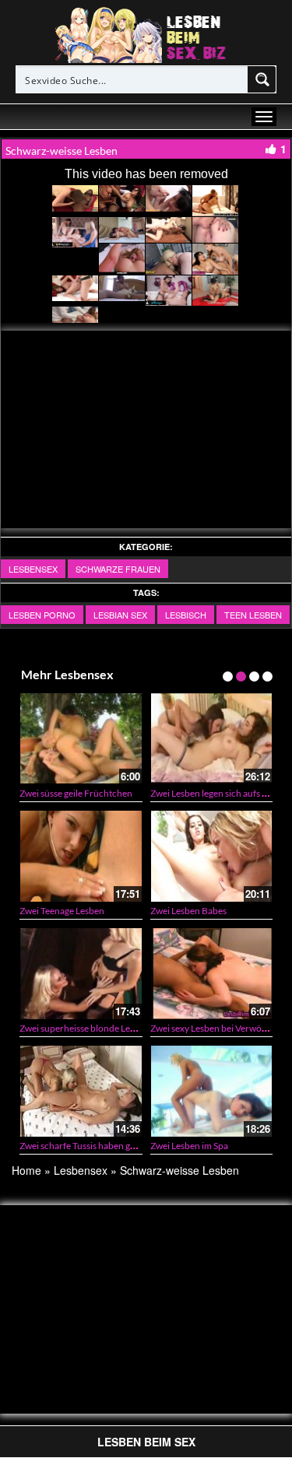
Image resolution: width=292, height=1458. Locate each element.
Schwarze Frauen (118, 569)
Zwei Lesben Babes (188, 911)
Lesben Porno (42, 614)
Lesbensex (33, 569)
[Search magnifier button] (262, 79)
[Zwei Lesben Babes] (211, 856)
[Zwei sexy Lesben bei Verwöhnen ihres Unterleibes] (211, 973)
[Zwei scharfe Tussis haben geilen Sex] (80, 1091)
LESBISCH (185, 614)
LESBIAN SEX (120, 614)
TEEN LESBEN (253, 614)
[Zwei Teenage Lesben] (80, 856)
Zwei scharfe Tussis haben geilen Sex (92, 1145)
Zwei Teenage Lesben (61, 911)
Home (26, 1170)
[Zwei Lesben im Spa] (211, 1091)
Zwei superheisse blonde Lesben (84, 1028)
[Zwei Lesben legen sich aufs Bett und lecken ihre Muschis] (211, 738)
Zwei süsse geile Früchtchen (75, 793)
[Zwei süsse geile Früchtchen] (80, 738)
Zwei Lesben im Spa (189, 1145)
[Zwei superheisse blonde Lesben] (80, 973)
